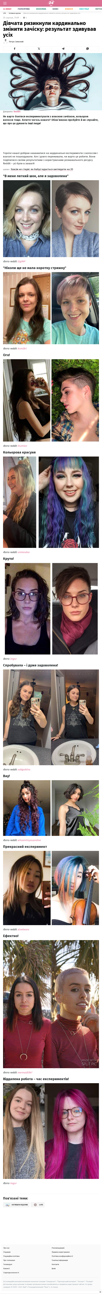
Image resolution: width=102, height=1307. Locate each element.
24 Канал (7, 9)
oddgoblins (23, 769)
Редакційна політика (11, 1256)
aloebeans (23, 929)
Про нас (6, 1248)
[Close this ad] (100, 1292)
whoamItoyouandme (29, 840)
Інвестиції (84, 9)
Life (4, 13)
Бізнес (55, 9)
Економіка (41, 9)
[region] (51, 1300)
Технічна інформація (60, 1260)
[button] (14, 48)
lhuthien (22, 445)
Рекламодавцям (58, 1248)
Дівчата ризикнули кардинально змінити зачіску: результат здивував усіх (51, 13)
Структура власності (11, 1273)
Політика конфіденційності (62, 1256)
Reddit (17, 111)
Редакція (6, 1252)
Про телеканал (9, 1260)
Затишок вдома (15, 13)
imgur (13, 658)
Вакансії (6, 1268)
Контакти (55, 1264)
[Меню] (5, 3)
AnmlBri (21, 348)
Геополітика (24, 9)
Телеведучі (7, 1264)
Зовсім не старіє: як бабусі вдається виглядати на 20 (42, 169)
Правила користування (61, 1252)
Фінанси (69, 9)
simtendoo (23, 552)
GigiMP (21, 261)
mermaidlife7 (24, 1072)
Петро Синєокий (16, 42)
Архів (54, 1268)
